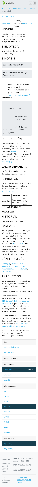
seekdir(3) (7, 23)
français (7, 412)
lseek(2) (6, 264)
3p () (8, 449)
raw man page (9, 352)
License (20, 482)
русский (7, 432)
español (7, 407)
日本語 (6, 417)
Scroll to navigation (9, 16)
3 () (8, 444)
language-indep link (11, 347)
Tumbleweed (17, 8)
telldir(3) (7, 162)
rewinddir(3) (8, 269)
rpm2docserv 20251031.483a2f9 (24, 479)
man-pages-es (29, 8)
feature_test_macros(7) (19, 95)
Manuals (6, 8)
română (7, 427)
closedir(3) (18, 264)
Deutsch (7, 396)
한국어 (6, 422)
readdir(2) (16, 151)
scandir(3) (21, 269)
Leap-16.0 (7, 375)
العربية (6, 391)
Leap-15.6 (7, 380)
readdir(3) (19, 266)
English (7, 401)
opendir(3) (7, 266)
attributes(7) (8, 191)
